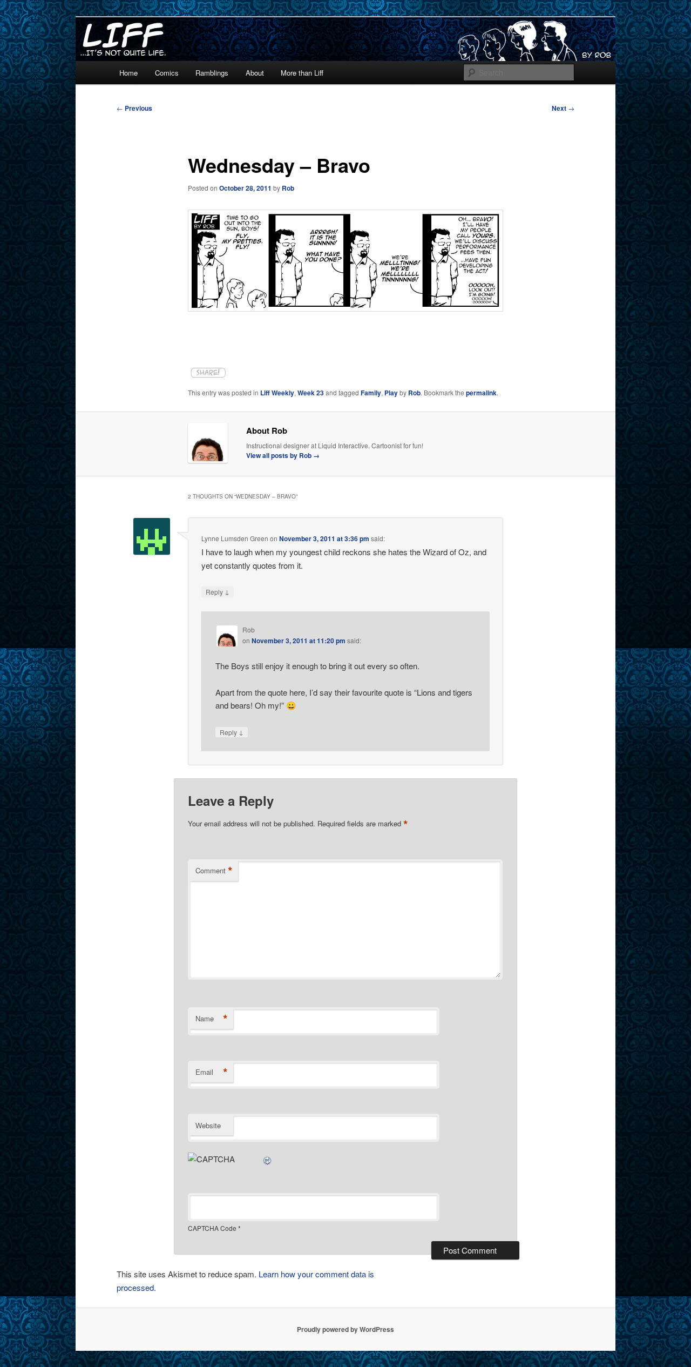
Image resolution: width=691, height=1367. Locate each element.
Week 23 (310, 393)
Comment (214, 870)
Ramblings (211, 73)
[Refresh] (268, 1158)
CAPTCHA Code (212, 1228)
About (255, 73)
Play (391, 393)
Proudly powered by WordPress (345, 1329)
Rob (288, 188)
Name (211, 1018)
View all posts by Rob (283, 455)
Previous (134, 108)
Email (211, 1072)
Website (208, 1125)
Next (563, 108)
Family (371, 393)
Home (128, 73)
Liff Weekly (277, 393)
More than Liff (302, 73)
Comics (167, 73)
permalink (481, 393)
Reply (217, 591)
